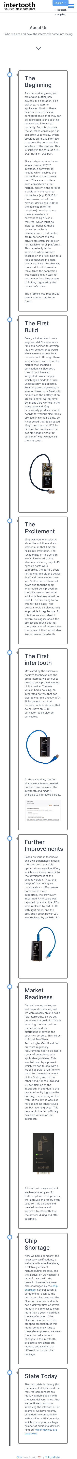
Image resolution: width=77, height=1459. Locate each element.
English (59, 2)
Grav (20, 1457)
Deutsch (62, 9)
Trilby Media (52, 1457)
